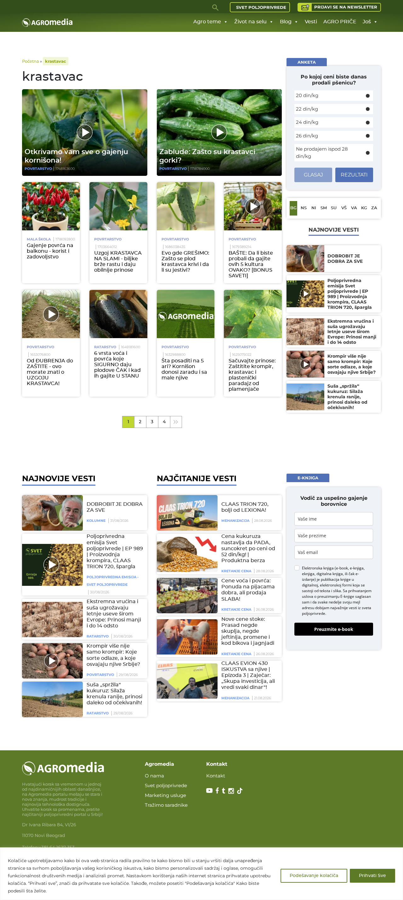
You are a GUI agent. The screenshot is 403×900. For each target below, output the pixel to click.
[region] (201, 873)
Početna (30, 61)
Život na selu (250, 21)
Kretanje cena (236, 571)
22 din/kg (307, 109)
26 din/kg (307, 136)
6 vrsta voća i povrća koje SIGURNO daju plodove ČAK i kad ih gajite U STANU (117, 364)
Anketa (307, 62)
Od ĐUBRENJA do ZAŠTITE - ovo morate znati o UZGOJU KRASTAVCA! (50, 372)
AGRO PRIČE (339, 21)
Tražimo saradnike (166, 805)
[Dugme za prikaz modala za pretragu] (215, 7)
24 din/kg (307, 122)
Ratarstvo (105, 347)
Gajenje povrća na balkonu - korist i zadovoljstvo (50, 251)
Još (367, 21)
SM (324, 208)
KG (364, 208)
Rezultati (354, 175)
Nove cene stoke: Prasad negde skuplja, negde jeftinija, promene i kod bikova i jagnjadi (247, 631)
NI (313, 208)
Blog (286, 21)
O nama (154, 776)
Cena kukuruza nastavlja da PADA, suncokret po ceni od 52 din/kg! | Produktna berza (248, 548)
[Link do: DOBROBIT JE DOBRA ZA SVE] (51, 512)
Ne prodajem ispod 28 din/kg (322, 152)
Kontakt (215, 776)
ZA (374, 208)
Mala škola (39, 239)
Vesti (311, 21)
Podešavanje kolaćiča (314, 876)
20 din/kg (307, 95)
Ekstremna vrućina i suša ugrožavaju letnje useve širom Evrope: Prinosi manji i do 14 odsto (114, 614)
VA (354, 208)
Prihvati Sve (372, 876)
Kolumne (96, 521)
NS (304, 208)
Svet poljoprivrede (261, 7)
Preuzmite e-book (333, 629)
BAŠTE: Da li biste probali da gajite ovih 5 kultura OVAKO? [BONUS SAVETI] (251, 264)
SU (334, 208)
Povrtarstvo (38, 168)
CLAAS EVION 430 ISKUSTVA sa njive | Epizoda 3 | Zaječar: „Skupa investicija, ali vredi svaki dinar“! (248, 675)
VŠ (344, 208)
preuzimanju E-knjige (335, 596)
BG (293, 208)
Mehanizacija (235, 521)
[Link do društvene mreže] (209, 790)
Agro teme (207, 21)
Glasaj (313, 175)
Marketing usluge (165, 795)
